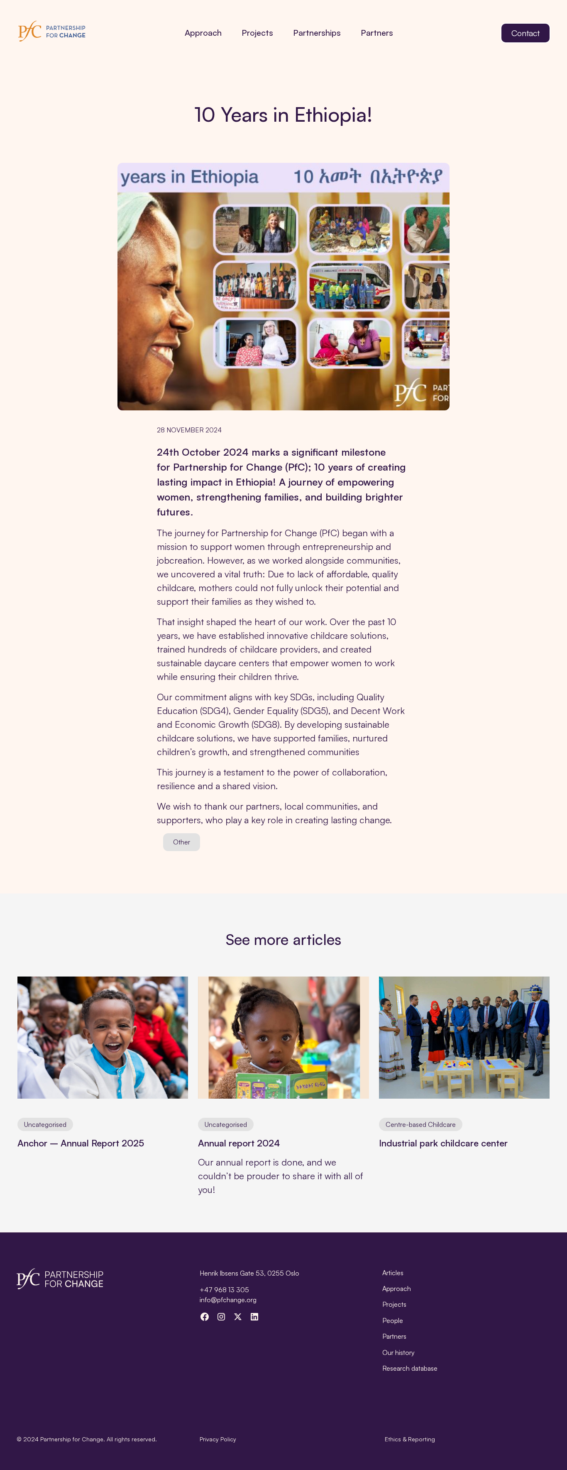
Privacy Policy (218, 1439)
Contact (525, 33)
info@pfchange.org (228, 1300)
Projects (257, 32)
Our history (398, 1352)
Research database (409, 1368)
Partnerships (317, 32)
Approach (203, 32)
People (392, 1320)
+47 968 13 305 (224, 1290)
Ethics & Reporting (410, 1439)
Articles (392, 1273)
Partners (377, 32)
